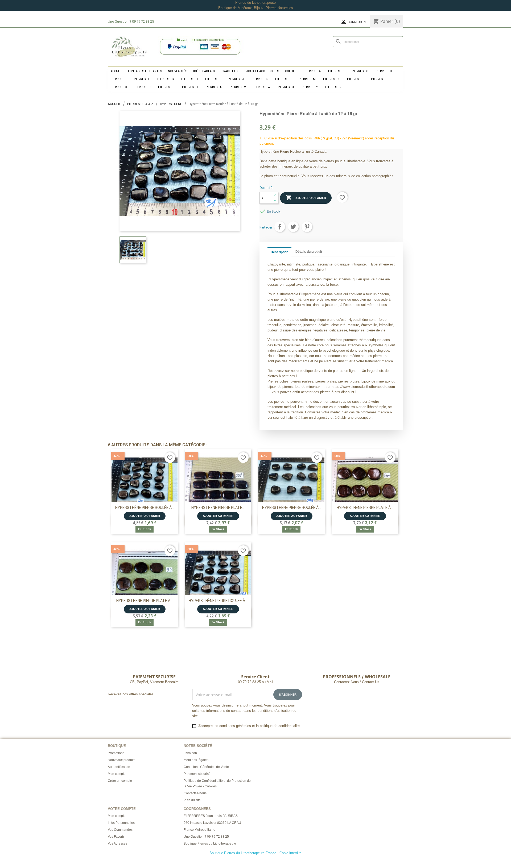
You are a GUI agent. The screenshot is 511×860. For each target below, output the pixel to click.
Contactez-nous (195, 793)
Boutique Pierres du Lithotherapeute (210, 843)
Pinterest (307, 226)
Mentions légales (196, 760)
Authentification (119, 767)
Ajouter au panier (306, 197)
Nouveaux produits (121, 760)
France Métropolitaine (199, 830)
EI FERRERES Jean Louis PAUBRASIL (212, 816)
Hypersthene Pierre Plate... (218, 507)
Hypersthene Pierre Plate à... (365, 507)
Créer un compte (120, 781)
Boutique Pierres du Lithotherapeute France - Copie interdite (255, 853)
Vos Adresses (117, 843)
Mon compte (117, 774)
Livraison (190, 753)
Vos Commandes (120, 830)
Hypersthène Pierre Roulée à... (144, 507)
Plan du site (192, 800)
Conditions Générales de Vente (206, 767)
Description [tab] (279, 252)
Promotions (116, 753)
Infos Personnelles (121, 823)
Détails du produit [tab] (308, 252)
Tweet (293, 226)
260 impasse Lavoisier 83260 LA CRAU (212, 823)
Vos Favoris (116, 836)
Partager (279, 226)
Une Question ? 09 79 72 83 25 (206, 836)
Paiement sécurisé (197, 774)
